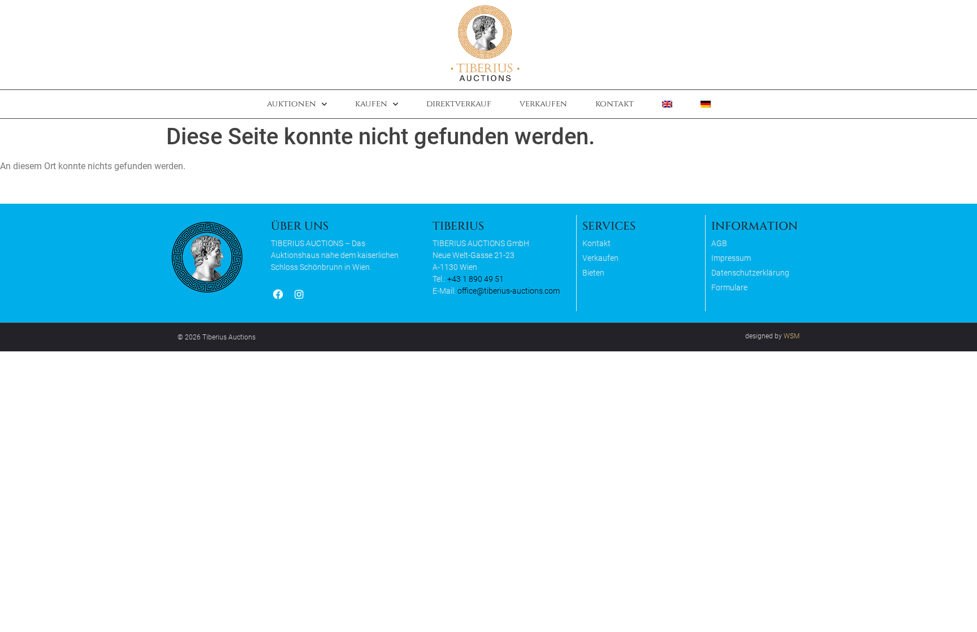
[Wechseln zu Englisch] (667, 104)
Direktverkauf (458, 104)
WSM (791, 336)
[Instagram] (299, 294)
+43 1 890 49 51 (475, 278)
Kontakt (614, 104)
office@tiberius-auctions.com (508, 290)
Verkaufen (543, 104)
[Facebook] (278, 294)
